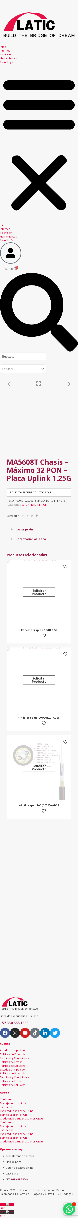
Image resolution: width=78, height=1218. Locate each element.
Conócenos (7, 1099)
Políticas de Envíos (11, 1062)
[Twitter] (55, 1033)
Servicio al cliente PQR (13, 1114)
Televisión (6, 54)
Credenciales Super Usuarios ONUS (21, 1118)
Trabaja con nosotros (13, 1103)
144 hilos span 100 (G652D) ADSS (39, 717)
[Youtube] (25, 1033)
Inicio (3, 47)
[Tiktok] (35, 1033)
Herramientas (8, 58)
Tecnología (6, 62)
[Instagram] (15, 1033)
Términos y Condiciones (14, 1058)
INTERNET (36, 504)
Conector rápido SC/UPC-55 (39, 630)
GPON (25, 504)
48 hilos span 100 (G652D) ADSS (39, 805)
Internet (5, 50)
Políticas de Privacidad (13, 1054)
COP (3, 1214)
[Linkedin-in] (45, 1033)
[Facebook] (5, 1033)
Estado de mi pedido (12, 1050)
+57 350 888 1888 (14, 1023)
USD (3, 1206)
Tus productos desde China (16, 1111)
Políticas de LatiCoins (12, 1066)
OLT (45, 504)
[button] (39, 143)
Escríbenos (6, 1107)
